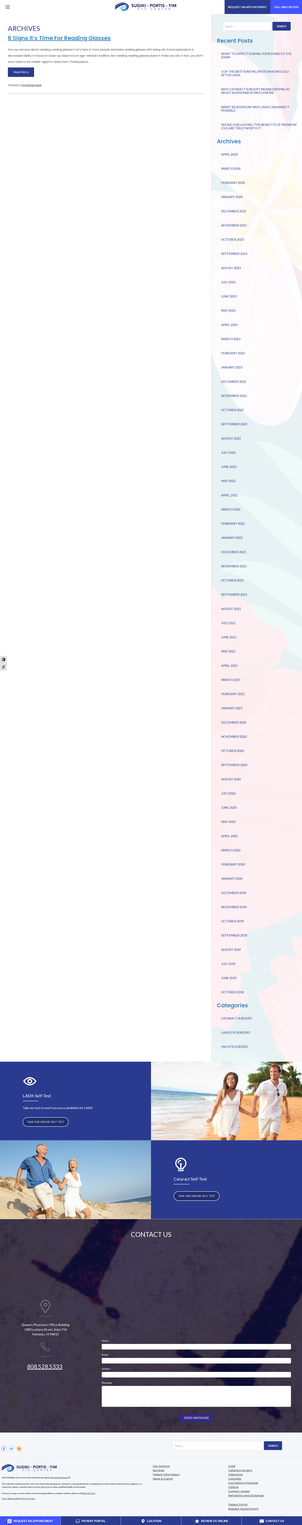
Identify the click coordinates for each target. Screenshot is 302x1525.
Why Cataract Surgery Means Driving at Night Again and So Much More (255, 91)
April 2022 (229, 495)
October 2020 (232, 751)
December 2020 (233, 722)
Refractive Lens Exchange (246, 1496)
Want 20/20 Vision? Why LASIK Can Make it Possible (255, 108)
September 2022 (234, 424)
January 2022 (231, 538)
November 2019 (234, 907)
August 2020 (231, 779)
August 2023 (231, 268)
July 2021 (228, 623)
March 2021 (230, 680)
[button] (7, 7)
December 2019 (233, 893)
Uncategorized (31, 85)
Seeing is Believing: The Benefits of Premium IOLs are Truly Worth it (258, 126)
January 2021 (231, 708)
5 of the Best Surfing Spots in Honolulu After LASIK (255, 73)
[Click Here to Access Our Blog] (19, 1448)
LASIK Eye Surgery (235, 1032)
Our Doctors (161, 1466)
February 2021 (233, 694)
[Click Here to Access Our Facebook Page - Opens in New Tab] (3, 1448)
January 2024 (231, 197)
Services (158, 1470)
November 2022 (234, 396)
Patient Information (166, 1475)
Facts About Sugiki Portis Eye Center (18, 1498)
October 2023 (232, 239)
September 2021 (234, 594)
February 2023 (233, 353)
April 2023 (229, 325)
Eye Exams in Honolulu (243, 1483)
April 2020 (229, 836)
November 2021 (234, 566)
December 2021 (233, 552)
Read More (21, 72)
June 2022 (228, 467)
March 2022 (230, 509)
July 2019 (228, 964)
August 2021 (231, 609)
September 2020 (234, 765)
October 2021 (232, 580)
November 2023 (234, 225)
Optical (233, 1487)
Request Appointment (243, 1509)
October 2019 (232, 921)
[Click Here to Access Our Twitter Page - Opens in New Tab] (11, 1448)
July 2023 (228, 282)
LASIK (231, 1466)
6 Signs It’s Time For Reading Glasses (59, 38)
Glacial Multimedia (59, 1477)
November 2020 (234, 736)
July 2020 (228, 793)
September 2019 (234, 935)
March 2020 (230, 850)
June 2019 (228, 978)
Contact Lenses (239, 1491)
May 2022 (228, 481)
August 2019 (231, 950)
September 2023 (234, 254)
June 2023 (228, 296)
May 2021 (228, 651)
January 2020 (231, 878)
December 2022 (233, 381)
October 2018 (232, 992)
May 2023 (228, 310)
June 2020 (228, 807)
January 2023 (231, 367)
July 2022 (228, 452)
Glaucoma (235, 1475)
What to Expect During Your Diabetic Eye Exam (256, 55)
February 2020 (233, 864)
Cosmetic (235, 1479)
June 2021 (228, 637)
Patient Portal (237, 1505)
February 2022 (233, 523)
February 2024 (233, 183)
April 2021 (229, 666)
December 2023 (233, 211)
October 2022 (232, 410)
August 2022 (231, 438)
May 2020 (228, 822)
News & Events (163, 1479)
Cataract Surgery (236, 1018)
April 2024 (229, 154)
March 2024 (230, 168)
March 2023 (230, 339)
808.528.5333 (44, 1366)
